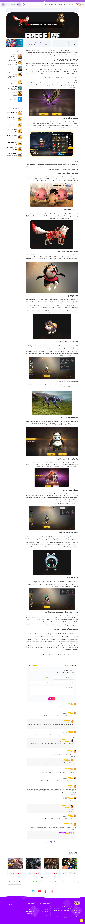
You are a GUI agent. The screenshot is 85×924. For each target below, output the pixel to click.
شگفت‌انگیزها (46, 4)
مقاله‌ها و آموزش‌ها (29, 873)
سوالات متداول (31, 909)
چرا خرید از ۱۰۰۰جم (30, 913)
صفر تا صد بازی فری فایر (67, 10)
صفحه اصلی (70, 4)
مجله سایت (40, 4)
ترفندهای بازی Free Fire (49, 63)
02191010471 (42, 1)
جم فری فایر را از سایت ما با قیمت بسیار (56, 643)
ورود (18, 4)
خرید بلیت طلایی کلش (62, 4)
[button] (40, 877)
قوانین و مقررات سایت (30, 911)
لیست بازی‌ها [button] (54, 4)
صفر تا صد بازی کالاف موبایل (12, 873)
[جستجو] (3, 4)
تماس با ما (32, 916)
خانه (77, 10)
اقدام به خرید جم (54, 312)
